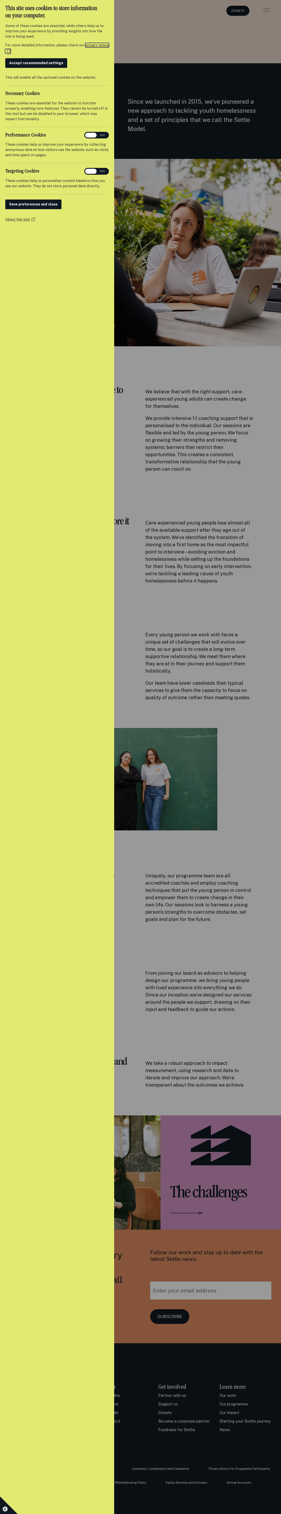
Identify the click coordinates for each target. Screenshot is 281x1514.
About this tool (20, 219)
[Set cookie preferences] (9, 1505)
